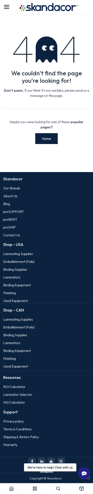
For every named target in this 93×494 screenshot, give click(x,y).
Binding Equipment (17, 285)
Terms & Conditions (17, 429)
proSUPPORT (13, 211)
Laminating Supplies (18, 254)
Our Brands (11, 188)
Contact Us (11, 235)
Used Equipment (15, 300)
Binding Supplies (15, 269)
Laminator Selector (17, 394)
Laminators (11, 277)
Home (46, 138)
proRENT (10, 219)
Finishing (9, 293)
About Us (10, 196)
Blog (6, 204)
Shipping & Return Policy (21, 437)
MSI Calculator (14, 402)
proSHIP (9, 227)
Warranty (10, 445)
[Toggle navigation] (6, 7)
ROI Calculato (13, 387)
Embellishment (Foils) (19, 261)
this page (55, 95)
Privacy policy (13, 421)
